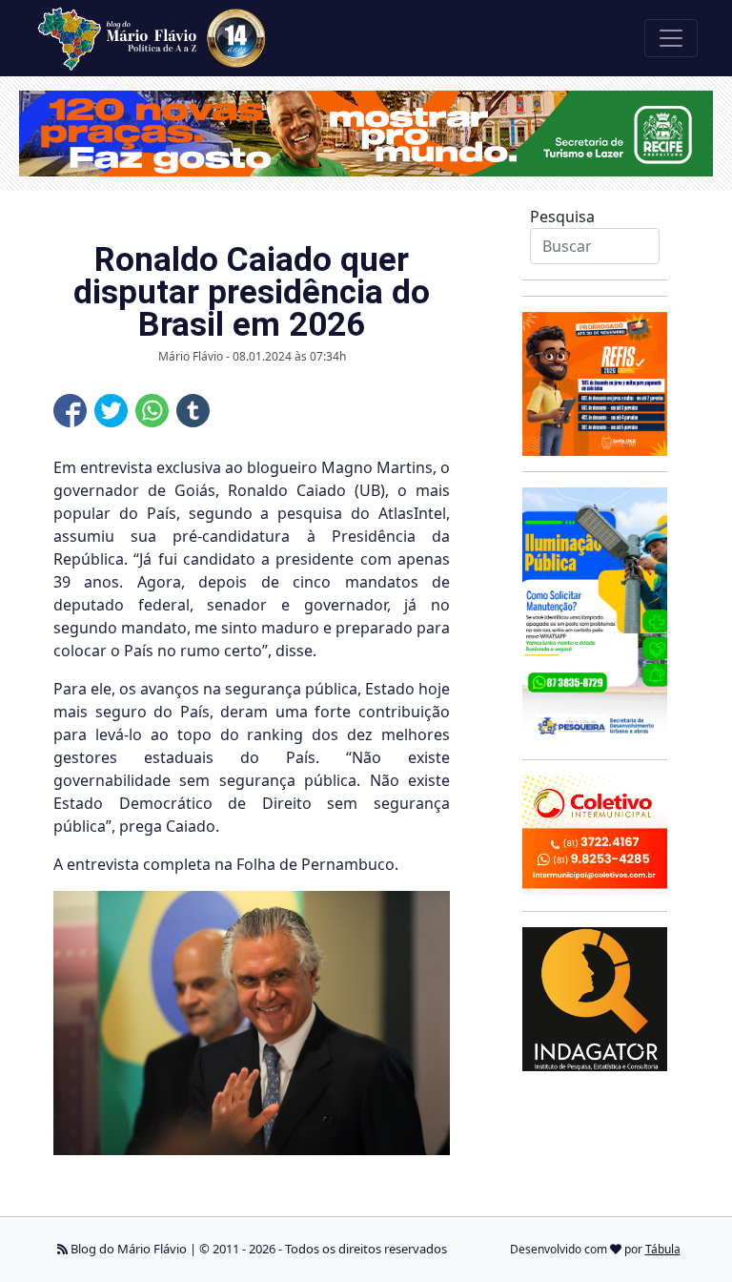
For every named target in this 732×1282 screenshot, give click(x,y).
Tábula (663, 1249)
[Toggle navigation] (671, 38)
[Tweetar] (111, 410)
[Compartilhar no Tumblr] (193, 410)
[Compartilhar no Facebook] (70, 410)
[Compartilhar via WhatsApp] (152, 410)
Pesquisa (562, 216)
